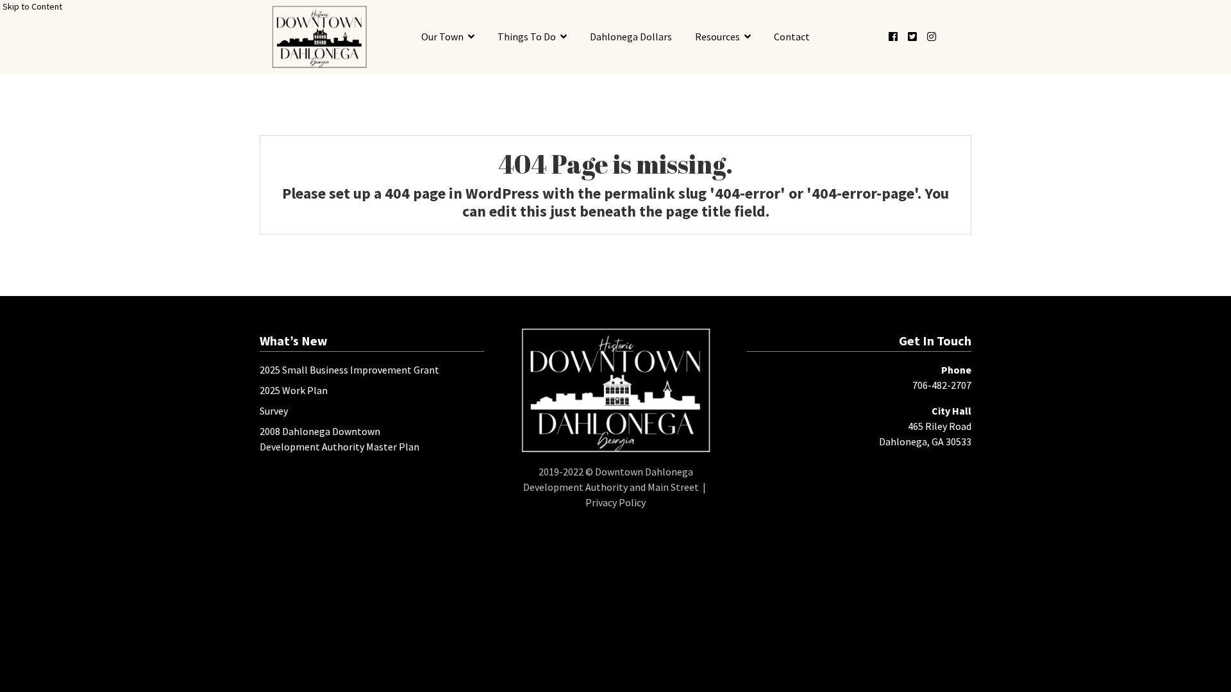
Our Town (442, 36)
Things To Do (527, 36)
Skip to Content (32, 6)
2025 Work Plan (294, 390)
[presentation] (319, 37)
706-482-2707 (941, 385)
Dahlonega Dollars (631, 36)
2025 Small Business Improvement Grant (349, 369)
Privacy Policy (615, 502)
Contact (792, 36)
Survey (274, 410)
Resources (717, 36)
